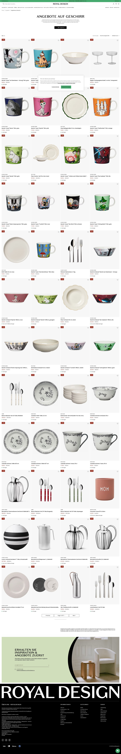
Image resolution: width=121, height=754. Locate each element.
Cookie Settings (55, 86)
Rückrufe (62, 724)
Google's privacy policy (70, 83)
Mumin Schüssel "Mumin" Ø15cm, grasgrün (43, 320)
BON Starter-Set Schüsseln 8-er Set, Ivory (72, 415)
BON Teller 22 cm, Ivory (8, 272)
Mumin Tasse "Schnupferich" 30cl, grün (101, 224)
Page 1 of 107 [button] (61, 615)
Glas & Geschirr (83, 712)
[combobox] (117, 1)
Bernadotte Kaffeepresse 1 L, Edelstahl (41, 559)
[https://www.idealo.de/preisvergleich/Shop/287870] (20, 746)
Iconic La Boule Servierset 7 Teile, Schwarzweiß (14, 559)
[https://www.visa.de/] (4, 746)
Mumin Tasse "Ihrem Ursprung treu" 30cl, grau (14, 224)
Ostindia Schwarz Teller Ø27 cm (40, 463)
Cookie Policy (63, 719)
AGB (61, 714)
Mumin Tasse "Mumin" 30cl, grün (11, 176)
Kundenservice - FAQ (65, 709)
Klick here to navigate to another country (10, 714)
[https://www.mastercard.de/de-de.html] (9, 746)
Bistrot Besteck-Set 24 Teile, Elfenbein (12, 415)
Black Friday (103, 717)
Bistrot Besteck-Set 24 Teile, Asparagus (72, 511)
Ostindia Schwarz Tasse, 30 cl (69, 463)
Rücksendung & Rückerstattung (67, 712)
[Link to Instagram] (6, 740)
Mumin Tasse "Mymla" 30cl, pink (40, 128)
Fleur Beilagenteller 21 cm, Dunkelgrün (71, 128)
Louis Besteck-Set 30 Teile (97, 607)
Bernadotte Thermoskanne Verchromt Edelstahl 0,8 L (74, 559)
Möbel (81, 707)
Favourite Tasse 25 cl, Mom (97, 511)
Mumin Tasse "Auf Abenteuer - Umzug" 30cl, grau (15, 80)
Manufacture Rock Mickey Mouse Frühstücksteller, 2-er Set (45, 607)
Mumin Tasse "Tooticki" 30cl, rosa (40, 224)
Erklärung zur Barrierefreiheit (66, 722)
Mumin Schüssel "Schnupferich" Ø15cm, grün (102, 367)
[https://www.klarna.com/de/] (14, 746)
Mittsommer (102, 714)
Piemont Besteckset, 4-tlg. (68, 272)
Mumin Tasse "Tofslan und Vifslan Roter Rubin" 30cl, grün (73, 176)
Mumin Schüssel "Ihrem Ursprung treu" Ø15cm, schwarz (14, 367)
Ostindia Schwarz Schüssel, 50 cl (99, 415)
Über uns (62, 707)
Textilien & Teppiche (84, 714)
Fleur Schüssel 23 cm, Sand (68, 320)
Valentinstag (103, 707)
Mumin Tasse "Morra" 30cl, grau (10, 128)
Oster (101, 709)
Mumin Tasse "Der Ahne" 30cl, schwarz (71, 224)
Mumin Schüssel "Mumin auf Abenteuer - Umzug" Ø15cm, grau (103, 272)
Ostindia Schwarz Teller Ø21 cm (10, 463)
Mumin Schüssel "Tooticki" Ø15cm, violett (72, 367)
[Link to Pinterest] (9, 740)
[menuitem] (4, 7)
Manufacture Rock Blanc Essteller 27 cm (13, 607)
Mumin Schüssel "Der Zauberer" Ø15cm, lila (101, 320)
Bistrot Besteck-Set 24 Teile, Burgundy (42, 511)
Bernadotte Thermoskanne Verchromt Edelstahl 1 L (16, 511)
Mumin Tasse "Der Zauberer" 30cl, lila (100, 176)
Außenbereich (83, 717)
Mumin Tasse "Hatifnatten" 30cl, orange (101, 128)
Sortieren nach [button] (115, 35)
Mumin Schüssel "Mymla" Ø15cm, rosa (12, 320)
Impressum (63, 717)
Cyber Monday (103, 719)
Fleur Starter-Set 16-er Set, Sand (40, 176)
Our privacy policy (61, 83)
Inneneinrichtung (84, 709)
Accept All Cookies (66, 87)
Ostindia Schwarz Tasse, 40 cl (98, 463)
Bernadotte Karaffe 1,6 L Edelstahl (99, 559)
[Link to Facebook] (3, 740)
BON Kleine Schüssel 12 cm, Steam (40, 367)
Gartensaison (103, 712)
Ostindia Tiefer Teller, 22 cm (39, 415)
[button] (117, 1)
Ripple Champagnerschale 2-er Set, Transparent (103, 80)
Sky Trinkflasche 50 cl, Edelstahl (69, 607)
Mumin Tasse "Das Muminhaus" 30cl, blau (42, 272)
